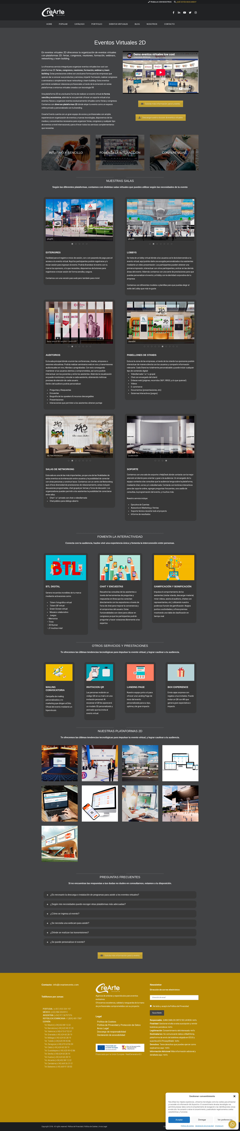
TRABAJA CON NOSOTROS (161, 2)
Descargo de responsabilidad (111, 1031)
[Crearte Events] (53, 12)
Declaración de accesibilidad (111, 1035)
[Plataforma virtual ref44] (180, 803)
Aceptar (179, 1119)
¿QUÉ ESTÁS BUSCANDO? (186, 2)
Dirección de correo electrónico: (165, 990)
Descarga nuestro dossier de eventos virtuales (162, 117)
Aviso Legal (103, 1028)
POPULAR (63, 24)
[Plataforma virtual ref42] (60, 803)
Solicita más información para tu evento (162, 104)
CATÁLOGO (79, 24)
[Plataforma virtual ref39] (140, 803)
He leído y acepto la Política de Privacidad (171, 1006)
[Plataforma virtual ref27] (60, 844)
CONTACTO (169, 24)
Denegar (202, 1119)
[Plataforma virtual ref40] (100, 803)
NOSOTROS (152, 24)
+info (194, 1020)
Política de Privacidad (75, 1127)
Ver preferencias (225, 1119)
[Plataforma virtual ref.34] (60, 763)
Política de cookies (187, 1126)
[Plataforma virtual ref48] (180, 763)
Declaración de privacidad (204, 1126)
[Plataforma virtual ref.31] (100, 763)
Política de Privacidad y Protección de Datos (119, 1025)
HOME (49, 24)
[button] (234, 1096)
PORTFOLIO (96, 24)
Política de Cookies (106, 1021)
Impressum (219, 1126)
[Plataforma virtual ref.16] (140, 763)
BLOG (137, 24)
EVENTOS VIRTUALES (118, 24)
